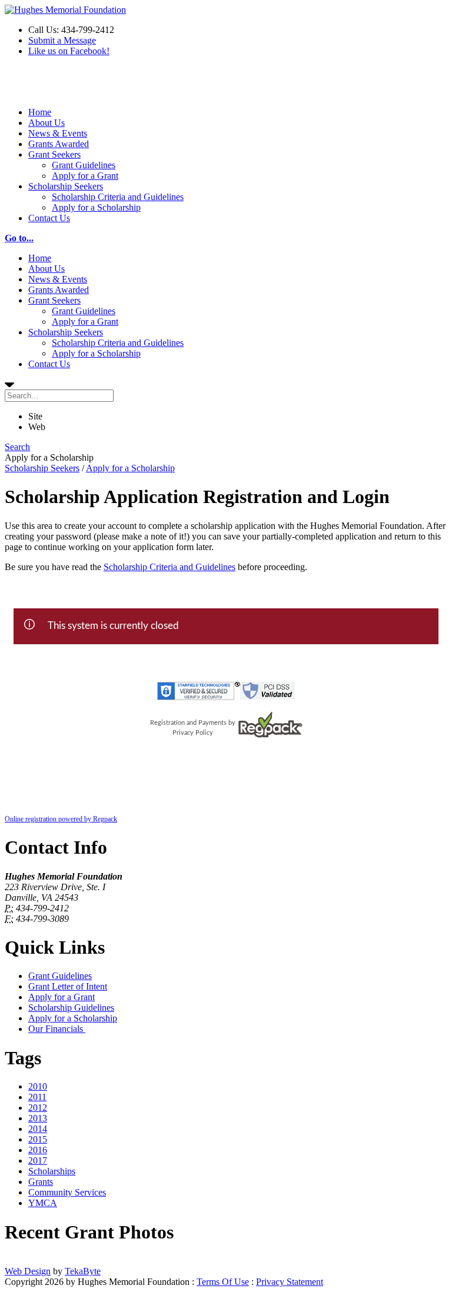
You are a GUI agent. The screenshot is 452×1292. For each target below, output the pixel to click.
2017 (37, 1161)
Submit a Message (62, 40)
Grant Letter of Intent (67, 986)
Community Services (67, 1192)
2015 (37, 1139)
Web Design (28, 1271)
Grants (40, 1182)
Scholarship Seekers (65, 186)
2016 (37, 1150)
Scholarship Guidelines (71, 1008)
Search (17, 447)
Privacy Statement (289, 1282)
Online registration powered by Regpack (61, 819)
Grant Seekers (54, 154)
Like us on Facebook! (68, 51)
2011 (37, 1097)
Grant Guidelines (83, 165)
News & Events (57, 133)
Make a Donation (37, 86)
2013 (37, 1118)
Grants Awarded (58, 144)
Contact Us (49, 218)
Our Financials (56, 1029)
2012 (37, 1108)
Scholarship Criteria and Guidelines (118, 197)
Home (39, 112)
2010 (37, 1086)
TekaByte (83, 1271)
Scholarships (51, 1171)
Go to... (19, 238)
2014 (37, 1129)
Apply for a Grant (85, 176)
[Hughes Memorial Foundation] (65, 10)
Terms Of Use (223, 1282)
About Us (46, 123)
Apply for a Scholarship (96, 207)
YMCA (42, 1203)
